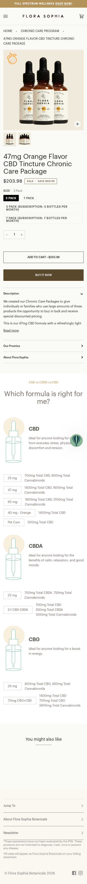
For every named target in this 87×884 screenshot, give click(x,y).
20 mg (12, 686)
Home (7, 31)
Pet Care (14, 522)
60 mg (12, 502)
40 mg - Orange (19, 512)
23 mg (12, 478)
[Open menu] (9, 16)
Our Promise (11, 346)
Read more (11, 330)
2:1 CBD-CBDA (18, 609)
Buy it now (43, 275)
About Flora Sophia (15, 357)
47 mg (12, 490)
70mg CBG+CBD (20, 700)
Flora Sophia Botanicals (27, 873)
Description (11, 293)
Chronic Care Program (40, 31)
